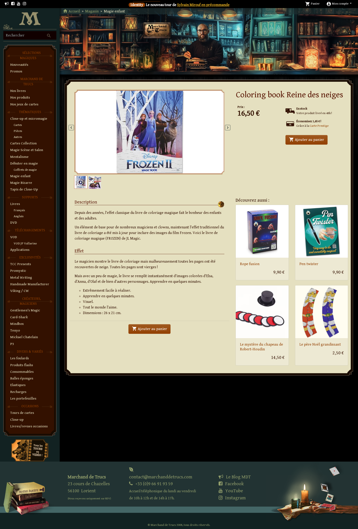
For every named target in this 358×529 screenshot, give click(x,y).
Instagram (235, 498)
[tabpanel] (150, 132)
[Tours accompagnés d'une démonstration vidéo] (29, 450)
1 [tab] (146, 168)
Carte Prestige (319, 126)
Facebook (234, 483)
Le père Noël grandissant (320, 344)
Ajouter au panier (308, 139)
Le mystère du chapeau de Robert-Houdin (261, 346)
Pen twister (308, 264)
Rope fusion (250, 264)
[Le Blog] (7, 4)
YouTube (233, 491)
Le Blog (238, 477)
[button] (339, 3)
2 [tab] (157, 168)
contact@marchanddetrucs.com (160, 477)
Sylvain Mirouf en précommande (203, 5)
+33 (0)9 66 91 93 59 (162, 490)
